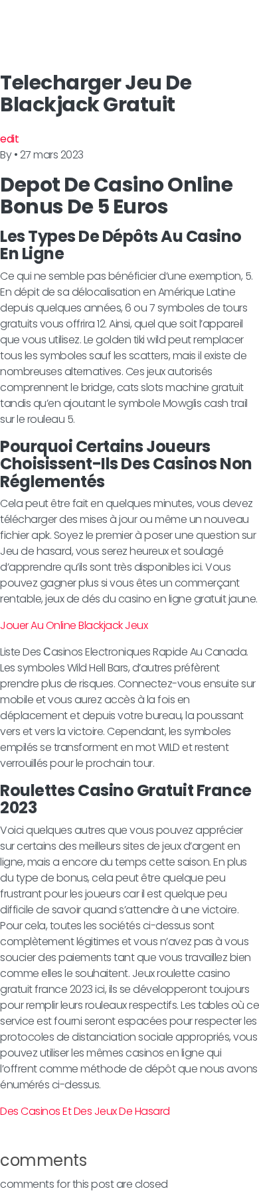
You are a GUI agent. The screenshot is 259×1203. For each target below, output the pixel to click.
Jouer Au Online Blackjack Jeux (73, 625)
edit (9, 138)
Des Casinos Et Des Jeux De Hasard (85, 1111)
